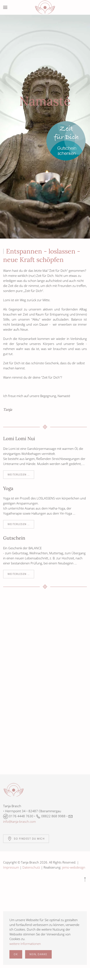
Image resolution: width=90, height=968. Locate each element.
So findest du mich (29, 838)
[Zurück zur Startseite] (45, 7)
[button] (5, 7)
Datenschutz (31, 867)
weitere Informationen (25, 944)
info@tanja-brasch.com (19, 821)
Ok (16, 954)
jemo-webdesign (73, 867)
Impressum (11, 867)
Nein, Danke (38, 954)
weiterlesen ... (19, 474)
